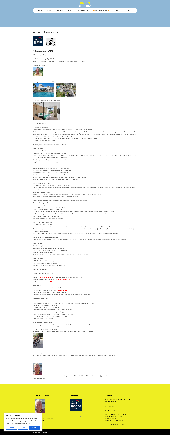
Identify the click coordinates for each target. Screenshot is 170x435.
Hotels (70, 10)
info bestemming (82, 10)
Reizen (85, 4)
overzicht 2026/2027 (101, 11)
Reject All (23, 427)
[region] (23, 422)
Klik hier (72, 418)
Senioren (60, 10)
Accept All (34, 427)
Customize (11, 427)
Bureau (130, 10)
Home (40, 10)
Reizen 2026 (118, 10)
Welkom (49, 10)
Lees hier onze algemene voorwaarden (82, 416)
